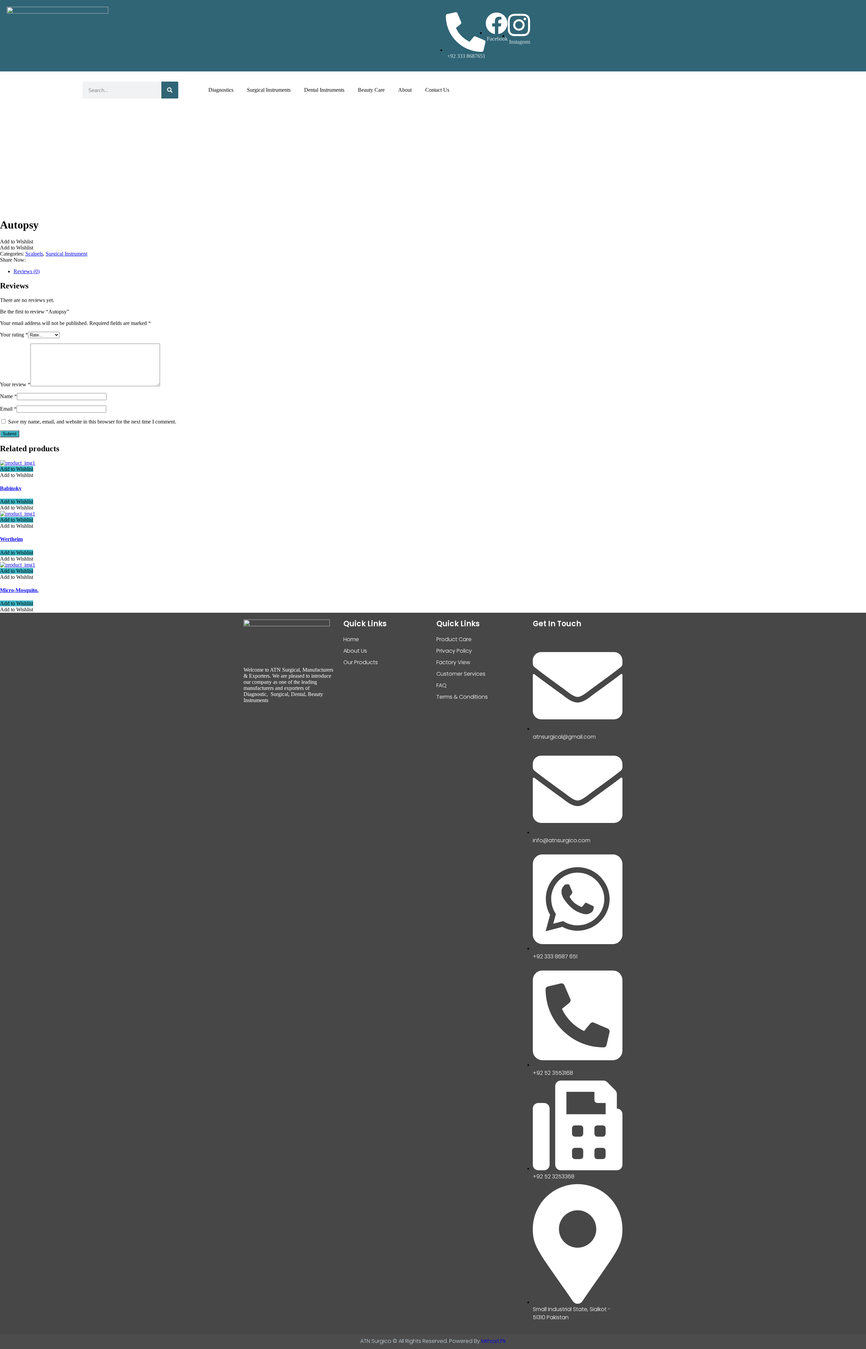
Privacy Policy (454, 651)
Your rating (14, 335)
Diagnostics (220, 90)
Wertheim (11, 539)
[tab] (440, 271)
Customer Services (460, 674)
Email (8, 409)
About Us (355, 651)
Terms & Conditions (462, 697)
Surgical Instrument (66, 254)
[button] (16, 241)
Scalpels (34, 254)
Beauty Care (371, 90)
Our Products (360, 662)
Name (8, 396)
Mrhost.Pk (493, 1341)
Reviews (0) (27, 271)
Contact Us (437, 90)
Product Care (454, 639)
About (405, 90)
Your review (15, 384)
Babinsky (11, 488)
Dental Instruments (324, 90)
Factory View (453, 662)
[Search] (169, 90)
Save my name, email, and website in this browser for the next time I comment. (92, 422)
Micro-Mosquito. (19, 590)
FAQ (441, 685)
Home (351, 639)
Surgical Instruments (269, 90)
